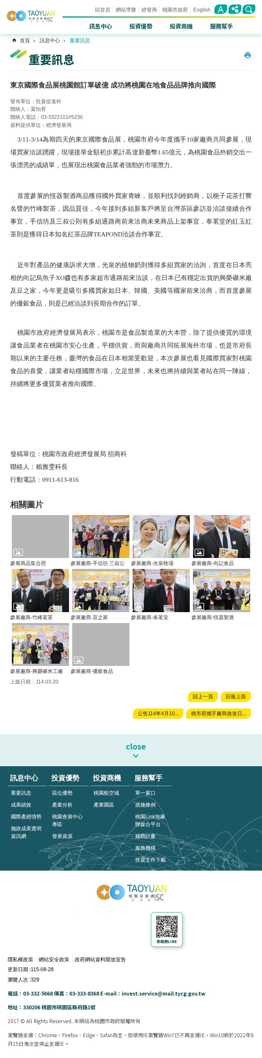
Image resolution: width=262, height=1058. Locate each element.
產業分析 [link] (62, 805)
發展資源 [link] (62, 836)
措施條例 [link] (145, 805)
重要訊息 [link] (80, 40)
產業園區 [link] (104, 805)
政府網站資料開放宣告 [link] (100, 959)
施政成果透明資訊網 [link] (26, 832)
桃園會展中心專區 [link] (67, 820)
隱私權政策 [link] (20, 959)
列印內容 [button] (247, 55)
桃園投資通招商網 (34, 16)
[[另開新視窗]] (93, 931)
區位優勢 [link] (62, 793)
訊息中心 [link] (100, 26)
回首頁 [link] (102, 9)
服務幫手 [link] (221, 26)
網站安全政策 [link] (54, 959)
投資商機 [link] (181, 26)
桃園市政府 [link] (175, 9)
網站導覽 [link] (126, 9)
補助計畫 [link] (145, 836)
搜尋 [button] (249, 9)
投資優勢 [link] (140, 26)
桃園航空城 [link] (106, 793)
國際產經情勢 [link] (26, 816)
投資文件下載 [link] (150, 860)
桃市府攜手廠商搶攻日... (218, 713)
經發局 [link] (149, 9)
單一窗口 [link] (145, 793)
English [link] (202, 9)
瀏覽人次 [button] (18, 979)
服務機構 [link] (145, 848)
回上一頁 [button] (203, 696)
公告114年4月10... (158, 713)
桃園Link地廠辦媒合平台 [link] (150, 820)
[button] (40, 536)
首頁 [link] (25, 40)
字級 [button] (220, 9)
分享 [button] (234, 9)
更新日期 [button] (18, 969)
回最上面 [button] (236, 696)
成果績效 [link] (21, 805)
